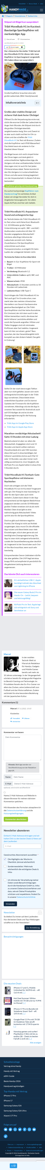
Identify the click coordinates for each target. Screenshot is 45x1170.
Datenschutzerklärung (16, 810)
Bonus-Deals (33, 4)
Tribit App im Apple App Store (19, 427)
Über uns (11, 1144)
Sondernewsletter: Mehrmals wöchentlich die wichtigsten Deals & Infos (23, 869)
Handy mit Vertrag (12, 1071)
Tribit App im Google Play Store (20, 423)
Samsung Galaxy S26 (13, 1105)
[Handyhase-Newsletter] (6, 1129)
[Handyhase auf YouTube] (34, 1129)
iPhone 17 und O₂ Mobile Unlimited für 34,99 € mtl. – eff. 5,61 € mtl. (27, 990)
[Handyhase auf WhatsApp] (15, 1129)
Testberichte (32, 16)
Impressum (20, 1144)
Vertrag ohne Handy (12, 1066)
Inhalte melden (31, 1147)
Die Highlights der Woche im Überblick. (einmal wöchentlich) (21, 860)
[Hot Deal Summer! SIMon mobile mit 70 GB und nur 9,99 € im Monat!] (8, 1001)
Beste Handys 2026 (12, 1081)
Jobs (41, 4)
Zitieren (27, 718)
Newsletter (22, 4)
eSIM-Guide (9, 1076)
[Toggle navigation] (41, 10)
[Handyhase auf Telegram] (10, 1129)
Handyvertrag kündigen (14, 1086)
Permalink (16, 718)
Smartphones (20, 16)
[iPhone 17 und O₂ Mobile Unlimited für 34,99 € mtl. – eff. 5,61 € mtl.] (8, 990)
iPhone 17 (8, 1100)
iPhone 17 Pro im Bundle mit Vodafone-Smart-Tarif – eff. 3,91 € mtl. (26, 1011)
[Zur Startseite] (3, 16)
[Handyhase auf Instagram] (29, 1129)
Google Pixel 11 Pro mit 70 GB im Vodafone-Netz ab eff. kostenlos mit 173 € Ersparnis (27, 1021)
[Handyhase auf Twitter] (20, 1129)
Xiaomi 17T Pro (10, 1115)
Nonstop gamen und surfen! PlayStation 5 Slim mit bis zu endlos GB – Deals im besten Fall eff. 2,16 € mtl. (26, 1035)
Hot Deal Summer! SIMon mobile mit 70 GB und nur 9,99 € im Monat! (27, 1000)
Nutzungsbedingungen (13, 813)
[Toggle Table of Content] (36, 103)
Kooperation (18, 1150)
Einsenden (10, 904)
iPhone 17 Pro (10, 1095)
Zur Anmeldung (33, 927)
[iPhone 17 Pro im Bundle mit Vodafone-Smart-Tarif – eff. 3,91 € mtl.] (8, 1011)
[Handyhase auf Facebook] (24, 1129)
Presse (9, 1150)
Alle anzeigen (35, 1042)
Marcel (7, 654)
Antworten (16, 721)
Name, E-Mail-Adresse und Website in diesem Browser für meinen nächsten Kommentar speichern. (20, 798)
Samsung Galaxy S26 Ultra (15, 1110)
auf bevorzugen (12, 47)
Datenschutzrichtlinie (26, 897)
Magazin (9, 16)
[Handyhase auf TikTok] (6, 1136)
